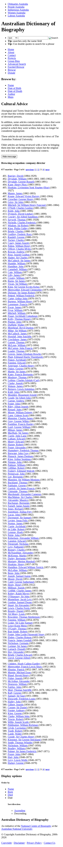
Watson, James (15, 386)
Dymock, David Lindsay (21, 213)
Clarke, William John (19, 716)
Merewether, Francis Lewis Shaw (25, 666)
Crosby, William (16, 278)
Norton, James (15, 523)
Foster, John (14, 403)
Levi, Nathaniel (16, 546)
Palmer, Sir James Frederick (22, 751)
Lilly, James (14, 275)
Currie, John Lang (17, 435)
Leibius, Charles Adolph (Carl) (24, 380)
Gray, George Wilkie (19, 421)
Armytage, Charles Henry (21, 365)
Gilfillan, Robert (16, 468)
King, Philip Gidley (18, 228)
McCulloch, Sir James (19, 260)
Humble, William (17, 263)
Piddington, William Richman (23, 725)
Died (10, 794)
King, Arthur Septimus (20, 459)
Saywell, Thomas (17, 219)
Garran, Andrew (16, 400)
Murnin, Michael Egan (20, 672)
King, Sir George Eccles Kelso (24, 286)
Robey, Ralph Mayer (19, 593)
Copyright (6, 842)
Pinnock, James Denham (21, 456)
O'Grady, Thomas (17, 628)
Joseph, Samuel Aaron (19, 576)
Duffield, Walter (16, 324)
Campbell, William (17, 269)
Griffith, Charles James (20, 590)
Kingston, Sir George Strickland (24, 739)
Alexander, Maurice (18, 500)
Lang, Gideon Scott (18, 415)
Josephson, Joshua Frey (20, 511)
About (11, 52)
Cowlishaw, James (17, 339)
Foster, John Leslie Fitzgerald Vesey (26, 634)
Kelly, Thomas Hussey (20, 319)
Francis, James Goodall (20, 640)
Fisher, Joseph (15, 678)
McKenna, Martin (17, 555)
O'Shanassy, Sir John (19, 596)
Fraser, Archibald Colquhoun (23, 316)
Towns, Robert (16, 719)
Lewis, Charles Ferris (19, 608)
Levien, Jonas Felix (18, 520)
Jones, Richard (15, 508)
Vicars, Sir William (18, 284)
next (47, 169)
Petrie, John (14, 535)
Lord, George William (19, 427)
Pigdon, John (15, 322)
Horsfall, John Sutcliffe (20, 336)
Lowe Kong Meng (17, 625)
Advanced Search (17, 64)
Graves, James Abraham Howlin (25, 354)
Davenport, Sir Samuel (20, 517)
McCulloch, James (17, 333)
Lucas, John (14, 514)
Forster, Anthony (17, 710)
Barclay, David (16, 175)
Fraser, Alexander (17, 447)
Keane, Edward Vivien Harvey (24, 196)
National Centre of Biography (36, 826)
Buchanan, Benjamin (19, 503)
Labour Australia (16, 15)
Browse (12, 69)
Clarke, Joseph (15, 383)
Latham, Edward (17, 438)
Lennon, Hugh (15, 532)
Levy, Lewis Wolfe (18, 760)
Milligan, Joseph (16, 587)
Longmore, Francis (18, 304)
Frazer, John (14, 754)
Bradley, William (17, 748)
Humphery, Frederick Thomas (23, 450)
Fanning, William (17, 619)
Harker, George (16, 763)
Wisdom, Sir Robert (18, 225)
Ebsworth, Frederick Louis (22, 698)
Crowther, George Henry (21, 199)
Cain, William (15, 272)
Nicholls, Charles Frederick (22, 222)
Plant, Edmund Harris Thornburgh (25, 357)
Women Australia (16, 12)
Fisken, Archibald (17, 360)
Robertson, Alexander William (23, 538)
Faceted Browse (16, 67)
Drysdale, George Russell (21, 181)
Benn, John (14, 573)
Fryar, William (15, 310)
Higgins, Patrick (16, 669)
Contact (12, 55)
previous (30, 169)
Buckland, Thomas (18, 482)
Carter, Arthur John (18, 298)
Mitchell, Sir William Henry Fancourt (27, 205)
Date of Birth (14, 88)
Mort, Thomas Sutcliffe (20, 690)
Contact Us (49, 842)
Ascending (19, 810)
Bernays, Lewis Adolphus (21, 389)
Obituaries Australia (18, 4)
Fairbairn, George (17, 485)
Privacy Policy (34, 842)
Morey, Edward (16, 441)
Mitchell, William (17, 313)
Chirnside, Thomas (18, 491)
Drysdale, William (17, 178)
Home (11, 49)
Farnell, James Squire (19, 506)
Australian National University (16, 829)
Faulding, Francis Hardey (21, 424)
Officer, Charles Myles (20, 248)
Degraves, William (17, 684)
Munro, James (15, 193)
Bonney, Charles (16, 549)
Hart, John (13, 757)
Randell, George (16, 237)
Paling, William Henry (19, 246)
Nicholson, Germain (18, 643)
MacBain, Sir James (18, 433)
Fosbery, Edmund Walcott (21, 471)
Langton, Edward (17, 541)
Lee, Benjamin (15, 476)
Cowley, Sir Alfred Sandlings (23, 216)
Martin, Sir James (17, 371)
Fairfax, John (15, 687)
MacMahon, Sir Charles (20, 497)
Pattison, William (17, 465)
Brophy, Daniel (16, 611)
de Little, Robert (16, 529)
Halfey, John (14, 701)
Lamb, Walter (15, 733)
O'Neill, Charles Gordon (20, 208)
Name (11, 85)
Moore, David (15, 579)
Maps (10, 97)
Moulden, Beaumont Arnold (22, 395)
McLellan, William (17, 570)
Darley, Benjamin (17, 558)
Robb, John (14, 211)
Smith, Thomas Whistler (20, 742)
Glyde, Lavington (17, 728)
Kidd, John (14, 392)
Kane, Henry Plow (18, 184)
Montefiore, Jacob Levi (20, 599)
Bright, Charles (16, 231)
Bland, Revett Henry (19, 675)
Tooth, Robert (15, 731)
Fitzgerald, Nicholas (18, 544)
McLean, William (17, 345)
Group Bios (14, 61)
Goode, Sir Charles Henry (21, 736)
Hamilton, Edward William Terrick (26, 567)
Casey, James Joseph (19, 243)
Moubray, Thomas (17, 377)
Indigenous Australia (18, 9)
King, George (15, 713)
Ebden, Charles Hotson (20, 637)
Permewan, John (16, 473)
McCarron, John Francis (20, 348)
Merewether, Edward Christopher (25, 289)
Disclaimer (19, 842)
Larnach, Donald (17, 649)
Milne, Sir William (17, 330)
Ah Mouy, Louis (16, 614)
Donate (11, 72)
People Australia (16, 7)
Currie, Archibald (17, 526)
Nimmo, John (15, 462)
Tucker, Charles (16, 240)
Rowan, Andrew (16, 251)
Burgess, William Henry (20, 301)
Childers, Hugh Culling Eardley (24, 663)
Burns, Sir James (17, 281)
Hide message (9, 156)
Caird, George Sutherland (21, 582)
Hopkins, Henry (16, 564)
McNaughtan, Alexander (21, 552)
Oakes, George (16, 368)
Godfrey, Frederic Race (20, 234)
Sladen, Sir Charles (18, 257)
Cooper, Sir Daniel (17, 707)
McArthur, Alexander (19, 681)
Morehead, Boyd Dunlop (21, 327)
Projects (12, 58)
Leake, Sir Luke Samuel (20, 622)
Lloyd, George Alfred (19, 657)
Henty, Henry (15, 584)
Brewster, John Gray (18, 453)
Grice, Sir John (16, 202)
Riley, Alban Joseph (18, 406)
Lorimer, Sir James (17, 646)
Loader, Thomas (16, 351)
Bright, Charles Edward (20, 655)
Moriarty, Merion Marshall (21, 561)
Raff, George (15, 693)
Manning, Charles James (20, 418)
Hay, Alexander (16, 652)
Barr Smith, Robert (18, 631)
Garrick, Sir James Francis (21, 488)
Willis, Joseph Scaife (18, 722)
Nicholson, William (18, 745)
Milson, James (15, 430)
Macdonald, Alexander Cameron (25, 494)
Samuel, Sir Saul (16, 695)
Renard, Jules (15, 409)
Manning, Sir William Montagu (24, 479)
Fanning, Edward (17, 362)
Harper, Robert (16, 444)
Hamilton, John (16, 266)
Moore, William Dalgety (20, 412)
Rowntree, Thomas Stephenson (24, 617)
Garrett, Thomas (16, 342)
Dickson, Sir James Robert (22, 292)
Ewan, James (15, 307)
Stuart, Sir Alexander (19, 605)
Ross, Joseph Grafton (19, 254)
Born (10, 792)
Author (11, 94)
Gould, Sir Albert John (20, 397)
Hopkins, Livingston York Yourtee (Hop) (29, 187)
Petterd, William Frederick (21, 295)
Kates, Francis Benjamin (20, 374)
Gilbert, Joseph (16, 704)
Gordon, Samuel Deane (20, 602)
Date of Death (15, 91)
